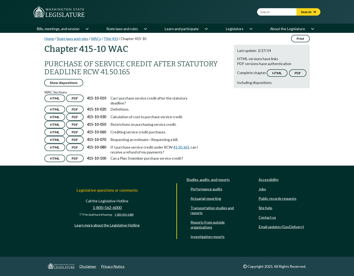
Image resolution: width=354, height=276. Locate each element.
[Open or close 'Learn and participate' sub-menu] (206, 29)
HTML (277, 73)
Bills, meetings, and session (58, 28)
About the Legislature (287, 28)
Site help (265, 208)
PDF (298, 73)
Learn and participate (182, 28)
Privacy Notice (113, 266)
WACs (96, 38)
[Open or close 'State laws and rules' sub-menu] (145, 29)
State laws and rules (122, 28)
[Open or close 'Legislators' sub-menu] (251, 29)
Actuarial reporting (206, 198)
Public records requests (277, 198)
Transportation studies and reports (212, 210)
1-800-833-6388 (124, 214)
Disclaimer (87, 266)
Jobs (262, 189)
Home (49, 38)
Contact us (267, 217)
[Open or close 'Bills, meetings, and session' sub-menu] (87, 29)
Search (306, 12)
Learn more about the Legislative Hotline (107, 225)
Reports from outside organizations (208, 224)
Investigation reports (208, 236)
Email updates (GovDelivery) (281, 226)
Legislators (234, 28)
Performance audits (206, 189)
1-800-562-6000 (107, 207)
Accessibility (269, 179)
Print (300, 38)
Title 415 (111, 38)
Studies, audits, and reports (208, 179)
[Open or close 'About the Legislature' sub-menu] (312, 29)
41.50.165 (181, 147)
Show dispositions (64, 83)
